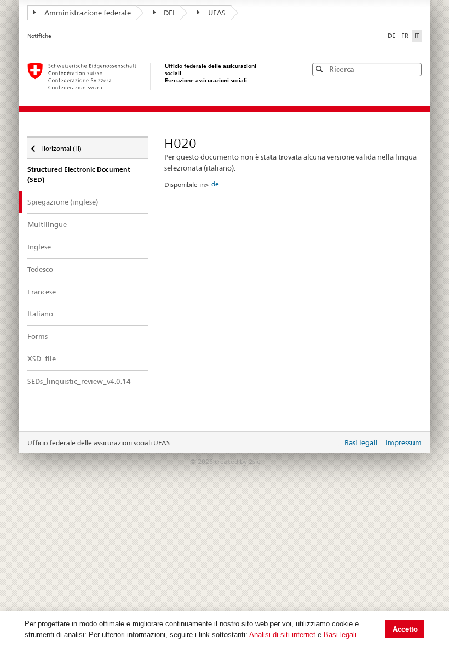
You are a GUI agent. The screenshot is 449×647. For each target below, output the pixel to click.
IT (417, 35)
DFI (169, 12)
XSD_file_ (43, 358)
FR (405, 35)
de (215, 184)
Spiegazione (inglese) (62, 201)
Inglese (39, 246)
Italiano (40, 313)
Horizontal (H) (61, 146)
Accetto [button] (405, 629)
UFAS (217, 12)
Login (332, 443)
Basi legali (340, 635)
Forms (37, 336)
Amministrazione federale (87, 12)
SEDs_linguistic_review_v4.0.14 (79, 381)
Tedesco (40, 269)
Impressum (403, 442)
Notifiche (39, 36)
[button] (412, 69)
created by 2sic (237, 461)
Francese (41, 291)
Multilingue (47, 224)
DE (392, 35)
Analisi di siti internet (282, 635)
